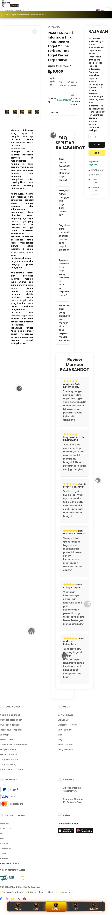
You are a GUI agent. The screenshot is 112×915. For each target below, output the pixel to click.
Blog (60, 734)
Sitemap (4, 734)
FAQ (60, 739)
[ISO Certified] (21, 877)
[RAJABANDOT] (14, 5)
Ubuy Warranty (8, 764)
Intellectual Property (11, 729)
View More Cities (9, 863)
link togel (27, 163)
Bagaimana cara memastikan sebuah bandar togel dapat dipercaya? (64, 237)
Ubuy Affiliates (65, 749)
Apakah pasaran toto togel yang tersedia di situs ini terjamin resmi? (64, 277)
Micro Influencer (8, 754)
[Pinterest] (26, 899)
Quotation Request (10, 724)
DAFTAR (96, 144)
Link (76, 909)
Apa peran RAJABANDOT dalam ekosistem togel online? (64, 169)
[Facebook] (2, 899)
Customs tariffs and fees (13, 744)
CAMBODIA (5, 848)
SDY (2, 838)
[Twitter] (20, 899)
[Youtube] (14, 899)
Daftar (56, 909)
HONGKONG (6, 828)
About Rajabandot (10, 714)
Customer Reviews (67, 724)
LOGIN (96, 153)
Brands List (63, 719)
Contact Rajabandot (11, 719)
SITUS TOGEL (94, 181)
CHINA (3, 853)
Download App (66, 714)
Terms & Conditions (12, 892)
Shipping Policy (8, 749)
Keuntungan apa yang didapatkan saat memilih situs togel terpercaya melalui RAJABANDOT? (64, 323)
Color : (54, 112)
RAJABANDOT (18, 148)
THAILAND (5, 823)
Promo (18, 909)
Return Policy (64, 729)
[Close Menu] (3, 6)
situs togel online (22, 252)
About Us (52, 892)
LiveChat (93, 909)
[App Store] (66, 831)
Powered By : (52, 100)
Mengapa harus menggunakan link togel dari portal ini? (64, 203)
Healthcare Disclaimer (12, 769)
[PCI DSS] (7, 878)
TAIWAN (4, 843)
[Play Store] (84, 831)
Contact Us (68, 892)
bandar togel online (22, 300)
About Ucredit (65, 744)
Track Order (6, 739)
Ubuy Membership (9, 759)
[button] (34, 31)
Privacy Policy (35, 892)
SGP (2, 833)
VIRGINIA (4, 858)
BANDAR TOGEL (95, 189)
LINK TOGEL (96, 174)
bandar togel (18, 221)
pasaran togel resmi (22, 315)
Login (36, 909)
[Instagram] (7, 899)
